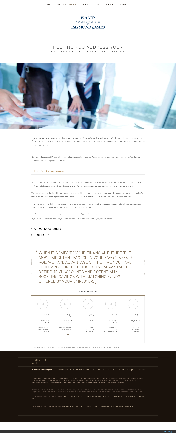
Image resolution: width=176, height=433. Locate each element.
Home (49, 5)
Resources (97, 5)
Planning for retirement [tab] (49, 171)
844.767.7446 (104, 370)
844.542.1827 (120, 370)
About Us (84, 5)
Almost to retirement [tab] (47, 228)
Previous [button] (35, 319)
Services (73, 5)
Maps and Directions (137, 370)
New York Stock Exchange (71, 406)
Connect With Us (38, 362)
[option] (42, 319)
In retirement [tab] (42, 234)
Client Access (122, 5)
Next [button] (140, 319)
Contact (109, 5)
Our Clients (60, 5)
